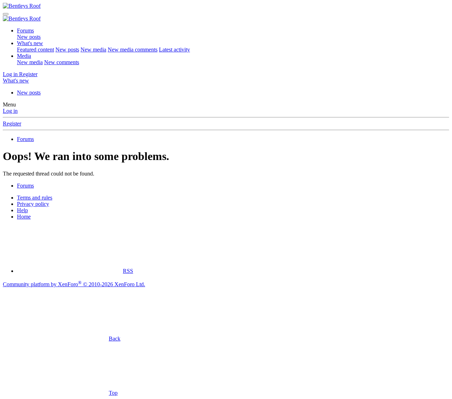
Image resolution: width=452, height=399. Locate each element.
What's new (30, 43)
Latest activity (174, 50)
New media (93, 50)
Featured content (35, 50)
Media (24, 56)
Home (24, 217)
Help (22, 210)
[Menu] (5, 14)
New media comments (132, 50)
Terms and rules (34, 198)
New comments (61, 62)
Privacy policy (33, 204)
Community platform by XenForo (74, 284)
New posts (29, 37)
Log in (10, 111)
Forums (25, 30)
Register (12, 124)
